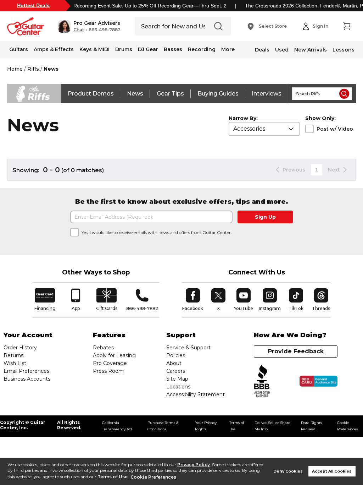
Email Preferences (26, 371)
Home (15, 69)
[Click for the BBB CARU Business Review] (318, 381)
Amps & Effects (54, 49)
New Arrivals (310, 50)
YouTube (243, 299)
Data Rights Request (311, 425)
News (135, 93)
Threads (321, 299)
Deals (262, 50)
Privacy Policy (193, 464)
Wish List (15, 363)
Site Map (177, 379)
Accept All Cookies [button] (332, 471)
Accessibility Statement (195, 394)
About (174, 363)
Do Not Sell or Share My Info (272, 425)
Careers (175, 371)
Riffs (33, 69)
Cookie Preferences (153, 477)
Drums (123, 49)
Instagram (270, 299)
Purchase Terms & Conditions (163, 425)
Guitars (18, 49)
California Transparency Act (117, 425)
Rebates (103, 347)
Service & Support (188, 347)
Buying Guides (218, 93)
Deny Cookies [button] (288, 471)
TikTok (297, 299)
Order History (20, 347)
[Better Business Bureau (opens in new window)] (262, 381)
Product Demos (91, 93)
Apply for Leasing (114, 355)
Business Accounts (27, 379)
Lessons (343, 50)
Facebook (192, 299)
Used (282, 50)
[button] (89, 26)
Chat (78, 30)
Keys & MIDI (94, 49)
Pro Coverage (110, 363)
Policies (175, 355)
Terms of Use (112, 477)
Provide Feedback (296, 351)
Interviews (266, 93)
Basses (173, 49)
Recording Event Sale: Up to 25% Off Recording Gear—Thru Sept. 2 (150, 6)
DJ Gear (148, 49)
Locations (178, 386)
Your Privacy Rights (206, 425)
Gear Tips (170, 93)
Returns (13, 355)
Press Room (108, 371)
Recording (202, 49)
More (228, 49)
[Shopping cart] (346, 26)
